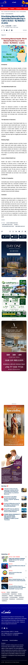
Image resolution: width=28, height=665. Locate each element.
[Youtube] (14, 237)
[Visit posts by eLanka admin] (2, 26)
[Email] (7, 30)
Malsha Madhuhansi (9, 13)
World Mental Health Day (20, 226)
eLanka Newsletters (18, 595)
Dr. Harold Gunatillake (13, 597)
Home (2, 11)
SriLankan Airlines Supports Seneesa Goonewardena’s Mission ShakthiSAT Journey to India (17, 587)
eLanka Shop (18, 8)
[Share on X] (4, 30)
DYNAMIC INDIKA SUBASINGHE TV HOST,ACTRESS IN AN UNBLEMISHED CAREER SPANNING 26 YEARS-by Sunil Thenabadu (12, 517)
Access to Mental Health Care (12, 222)
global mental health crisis (7, 224)
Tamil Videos (21, 597)
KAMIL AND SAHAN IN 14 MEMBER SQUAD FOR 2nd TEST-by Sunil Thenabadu (17, 560)
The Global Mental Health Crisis (8, 226)
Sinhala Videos (4, 595)
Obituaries (11, 595)
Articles (17, 11)
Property (12, 8)
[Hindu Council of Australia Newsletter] (4, 573)
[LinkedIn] (23, 237)
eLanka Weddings (4, 8)
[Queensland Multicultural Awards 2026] (4, 566)
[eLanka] (14, 2)
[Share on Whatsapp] (13, 231)
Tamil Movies (4, 600)
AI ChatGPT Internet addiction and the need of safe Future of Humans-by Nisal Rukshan (11, 510)
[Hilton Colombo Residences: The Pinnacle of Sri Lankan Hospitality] (4, 579)
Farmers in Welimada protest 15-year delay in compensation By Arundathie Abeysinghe (12, 505)
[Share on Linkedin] (16, 231)
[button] (2, 5)
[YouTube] (4, 628)
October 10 (16, 224)
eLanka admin (8, 25)
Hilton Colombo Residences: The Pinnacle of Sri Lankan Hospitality (17, 580)
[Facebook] (5, 237)
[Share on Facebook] (10, 231)
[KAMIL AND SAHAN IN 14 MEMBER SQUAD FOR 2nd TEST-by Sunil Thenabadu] (4, 559)
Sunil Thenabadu (16, 556)
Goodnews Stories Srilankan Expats (10, 11)
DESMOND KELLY (14, 592)
